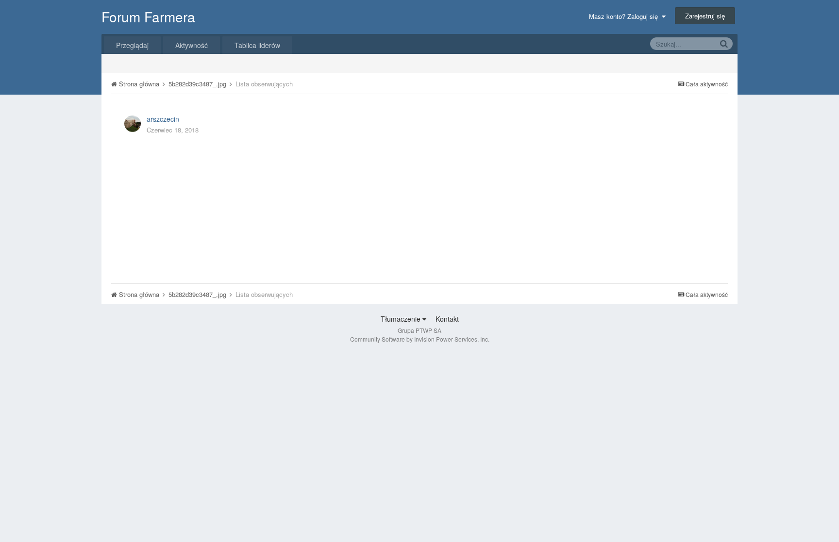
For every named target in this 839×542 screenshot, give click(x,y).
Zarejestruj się (705, 15)
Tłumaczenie (401, 319)
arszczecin (163, 119)
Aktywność (191, 45)
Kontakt (447, 319)
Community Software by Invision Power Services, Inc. (419, 339)
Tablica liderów (257, 45)
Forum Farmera (148, 16)
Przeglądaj (132, 45)
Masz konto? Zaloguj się (625, 16)
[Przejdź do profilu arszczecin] (132, 123)
